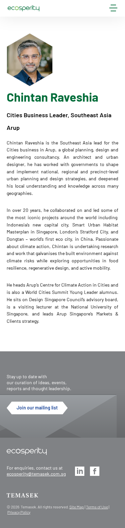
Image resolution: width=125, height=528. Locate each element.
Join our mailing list (37, 407)
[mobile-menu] (113, 9)
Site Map (76, 506)
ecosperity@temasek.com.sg (36, 474)
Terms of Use (97, 506)
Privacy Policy (18, 512)
